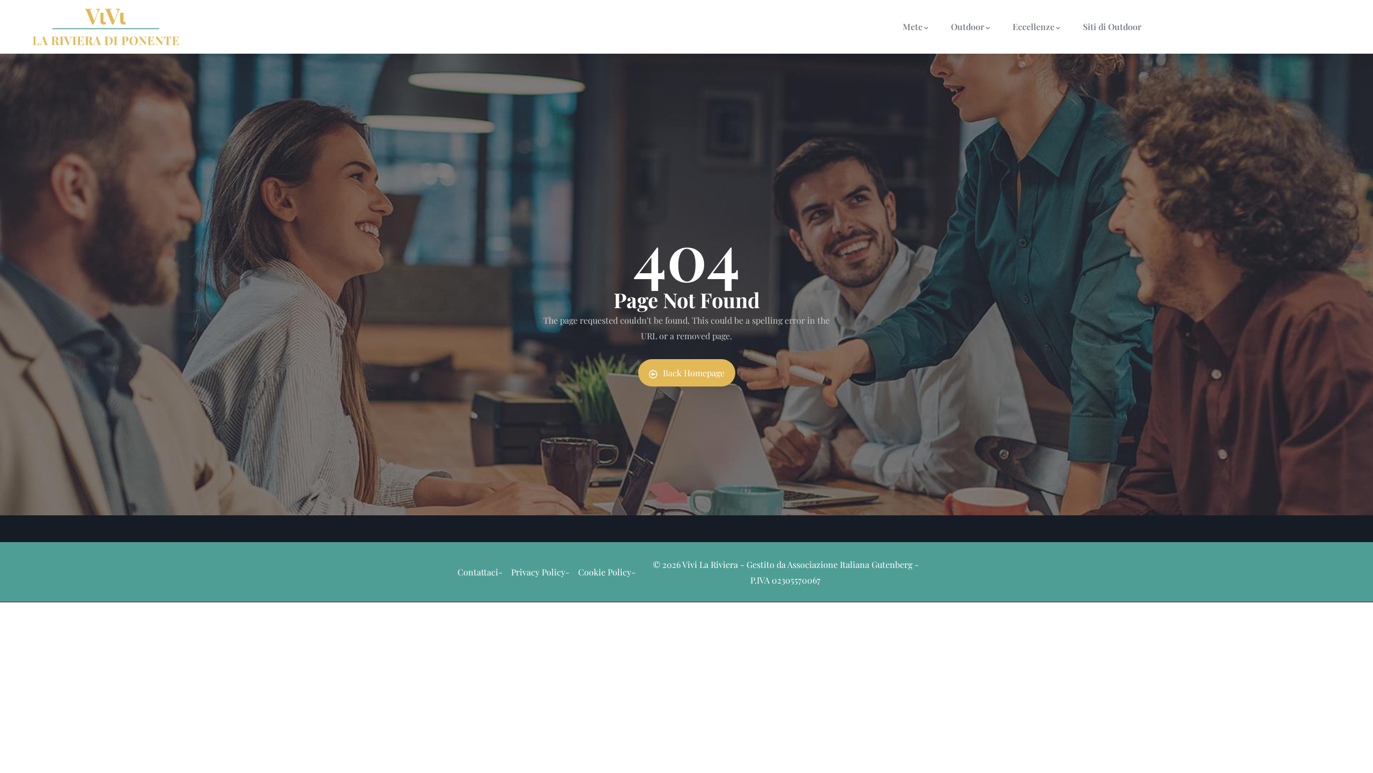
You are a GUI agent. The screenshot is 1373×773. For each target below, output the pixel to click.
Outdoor (967, 26)
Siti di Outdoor (1112, 26)
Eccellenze (1033, 26)
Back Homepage (694, 372)
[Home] (106, 26)
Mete (912, 26)
